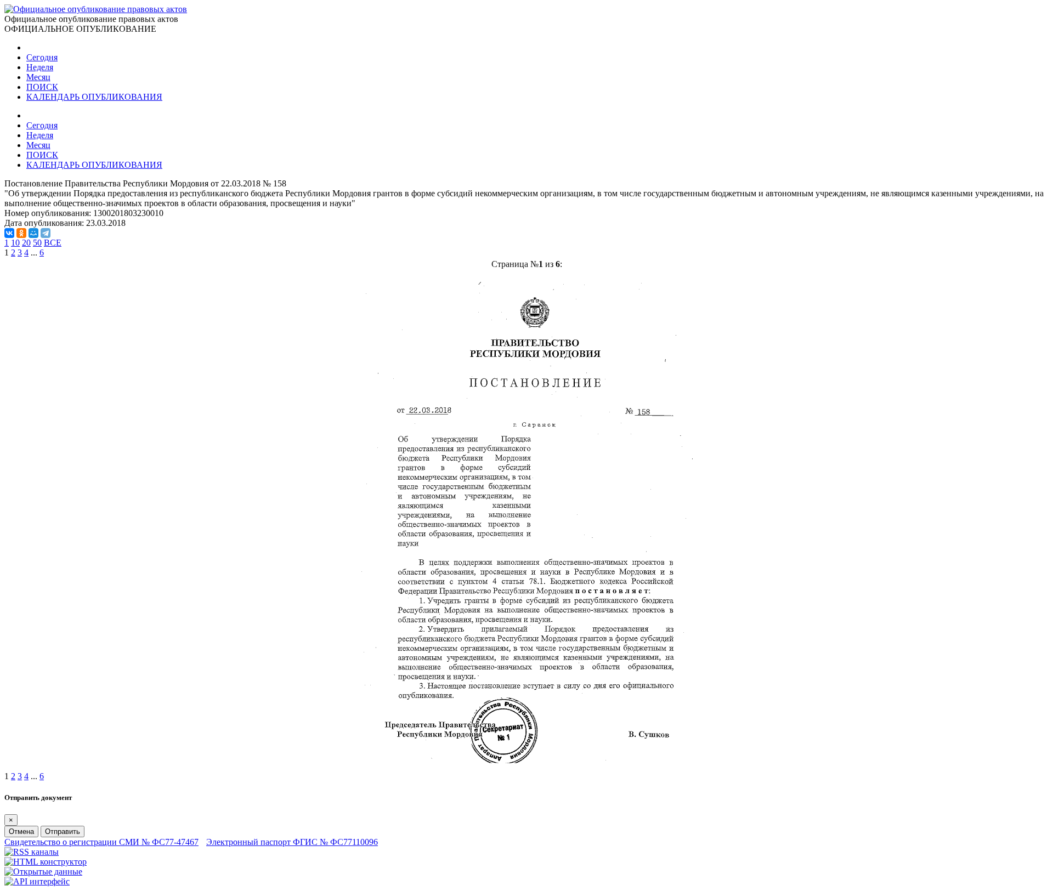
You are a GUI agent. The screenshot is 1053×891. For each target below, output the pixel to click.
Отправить (62, 831)
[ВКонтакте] (9, 233)
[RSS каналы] (31, 851)
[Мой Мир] (33, 233)
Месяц (38, 77)
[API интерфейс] (37, 881)
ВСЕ (52, 242)
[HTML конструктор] (45, 861)
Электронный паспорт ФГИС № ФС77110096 (292, 842)
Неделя (39, 67)
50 (37, 242)
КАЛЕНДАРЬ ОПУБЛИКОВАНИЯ (94, 96)
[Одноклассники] (21, 233)
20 (26, 242)
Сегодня (42, 57)
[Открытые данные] (43, 871)
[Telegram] (45, 233)
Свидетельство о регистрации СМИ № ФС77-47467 (101, 842)
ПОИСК (42, 87)
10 (15, 242)
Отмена (21, 831)
